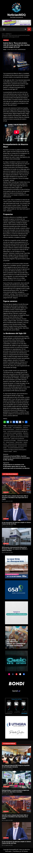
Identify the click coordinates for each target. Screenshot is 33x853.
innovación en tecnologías (10, 440)
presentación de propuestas (10, 446)
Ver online (29, 29)
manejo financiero (10, 442)
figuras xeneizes (11, 435)
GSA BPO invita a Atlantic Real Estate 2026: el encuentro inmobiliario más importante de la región (16, 485)
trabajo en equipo (8, 451)
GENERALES (6, 40)
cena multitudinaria (17, 427)
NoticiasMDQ (16, 15)
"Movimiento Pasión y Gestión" (14, 425)
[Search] (25, 29)
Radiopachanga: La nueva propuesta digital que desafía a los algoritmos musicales (16, 779)
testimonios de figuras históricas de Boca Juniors (15, 449)
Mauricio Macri (19, 442)
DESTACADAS (6, 786)
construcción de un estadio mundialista (13, 433)
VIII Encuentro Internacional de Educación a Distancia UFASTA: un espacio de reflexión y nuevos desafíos (16, 536)
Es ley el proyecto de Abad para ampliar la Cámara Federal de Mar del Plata (16, 512)
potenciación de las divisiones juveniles (17, 444)
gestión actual (7, 438)
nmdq (4, 49)
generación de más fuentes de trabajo (19, 436)
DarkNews (16, 851)
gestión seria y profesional (17, 438)
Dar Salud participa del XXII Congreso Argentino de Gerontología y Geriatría (16, 755)
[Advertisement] (16, 22)
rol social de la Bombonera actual (15, 447)
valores (15, 451)
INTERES (5, 761)
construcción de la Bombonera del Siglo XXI (17, 431)
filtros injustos (19, 435)
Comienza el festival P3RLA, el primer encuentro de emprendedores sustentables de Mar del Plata (16, 457)
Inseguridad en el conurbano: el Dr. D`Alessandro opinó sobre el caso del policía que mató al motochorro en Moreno (16, 465)
